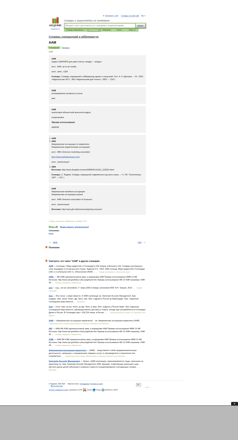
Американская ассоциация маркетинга (67, 350)
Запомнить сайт (111, 16)
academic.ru (55, 29)
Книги (119, 30)
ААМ (51, 266)
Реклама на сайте (96, 384)
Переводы (107, 30)
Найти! (140, 26)
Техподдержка (85, 384)
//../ (66, 157)
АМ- (50, 328)
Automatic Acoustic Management (64, 361)
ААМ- (51, 277)
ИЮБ (55, 242)
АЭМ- (51, 339)
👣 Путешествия (57, 386)
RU (142, 16)
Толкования (93, 30)
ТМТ (140, 242)
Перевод (65, 48)
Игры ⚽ (132, 30)
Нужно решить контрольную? (74, 227)
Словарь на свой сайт (130, 16)
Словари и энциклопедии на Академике (87, 20)
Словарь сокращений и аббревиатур (75, 30)
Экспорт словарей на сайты (58, 390)
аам (50, 288)
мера (51, 233)
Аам (51, 296)
